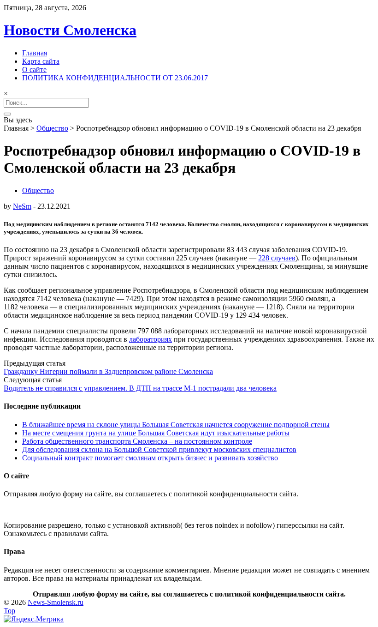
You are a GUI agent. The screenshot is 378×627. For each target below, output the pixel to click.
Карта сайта (40, 61)
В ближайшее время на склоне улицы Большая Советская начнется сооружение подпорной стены (176, 424)
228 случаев (276, 258)
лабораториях (150, 339)
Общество (52, 128)
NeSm (22, 206)
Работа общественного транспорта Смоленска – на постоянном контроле (137, 441)
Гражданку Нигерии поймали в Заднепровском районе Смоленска (108, 371)
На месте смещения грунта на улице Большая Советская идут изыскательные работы (155, 433)
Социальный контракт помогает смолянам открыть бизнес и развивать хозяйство (150, 458)
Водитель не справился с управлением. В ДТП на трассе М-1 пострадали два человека (140, 388)
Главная (34, 53)
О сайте (34, 69)
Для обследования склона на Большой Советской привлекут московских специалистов (159, 449)
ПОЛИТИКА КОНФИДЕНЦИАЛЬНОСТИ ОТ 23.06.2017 (115, 78)
